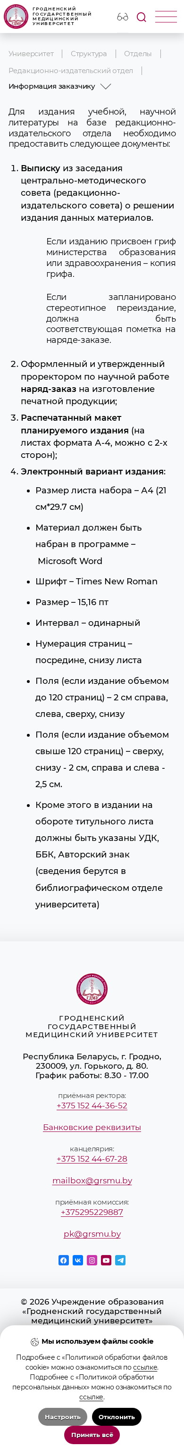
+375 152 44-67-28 (92, 1159)
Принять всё (92, 1434)
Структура (89, 54)
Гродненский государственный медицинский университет (62, 16)
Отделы (138, 54)
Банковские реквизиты (92, 1127)
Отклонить (117, 1417)
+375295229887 (92, 1212)
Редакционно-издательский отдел (71, 71)
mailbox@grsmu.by (92, 1180)
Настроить (63, 1417)
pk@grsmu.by (92, 1234)
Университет (31, 54)
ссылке (145, 1367)
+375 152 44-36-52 (92, 1105)
